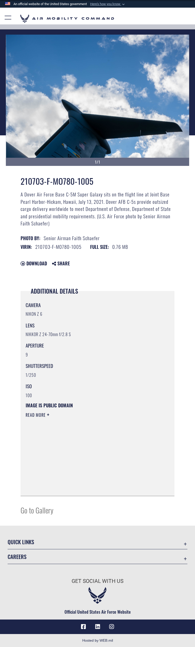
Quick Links (21, 542)
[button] (108, 4)
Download (36, 263)
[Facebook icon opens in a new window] (83, 626)
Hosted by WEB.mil (97, 640)
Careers (17, 556)
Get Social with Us (97, 581)
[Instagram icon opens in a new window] (112, 626)
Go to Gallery (37, 510)
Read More (36, 415)
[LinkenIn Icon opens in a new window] (97, 626)
